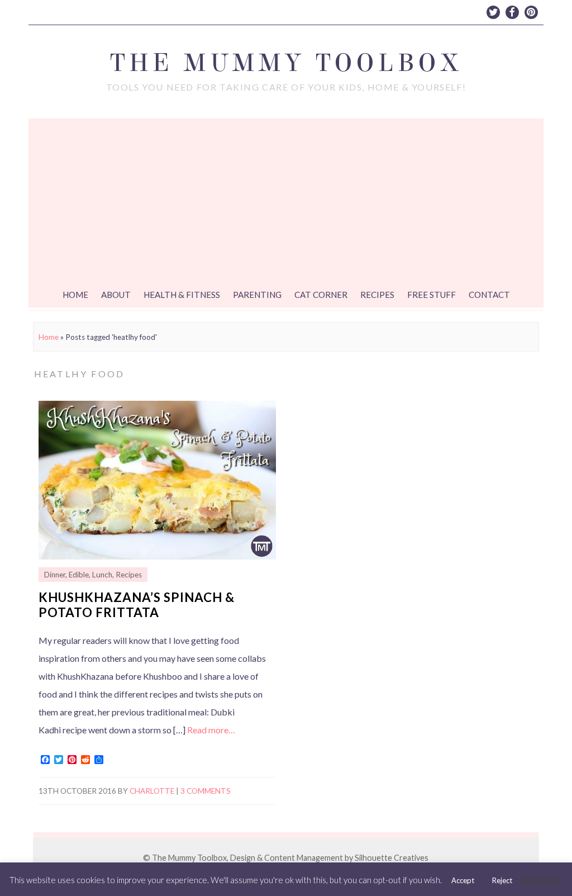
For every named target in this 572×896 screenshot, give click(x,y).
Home (75, 295)
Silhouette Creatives (391, 857)
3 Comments (205, 790)
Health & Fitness (182, 295)
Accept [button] (462, 880)
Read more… (211, 729)
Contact (489, 295)
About (116, 295)
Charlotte (152, 790)
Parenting (257, 295)
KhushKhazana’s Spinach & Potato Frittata (137, 605)
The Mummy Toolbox (286, 63)
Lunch (102, 574)
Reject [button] (502, 880)
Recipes (377, 295)
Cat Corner (320, 295)
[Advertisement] (286, 202)
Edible (79, 574)
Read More (542, 880)
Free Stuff (431, 295)
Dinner (54, 574)
